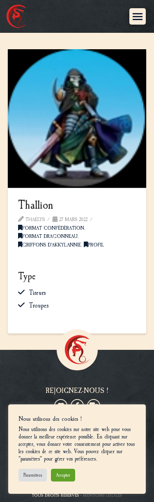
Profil (96, 245)
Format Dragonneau (50, 236)
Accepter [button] (63, 475)
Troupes (39, 305)
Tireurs (37, 292)
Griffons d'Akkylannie (51, 245)
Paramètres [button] (32, 475)
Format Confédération (53, 228)
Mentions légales (102, 495)
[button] (137, 16)
